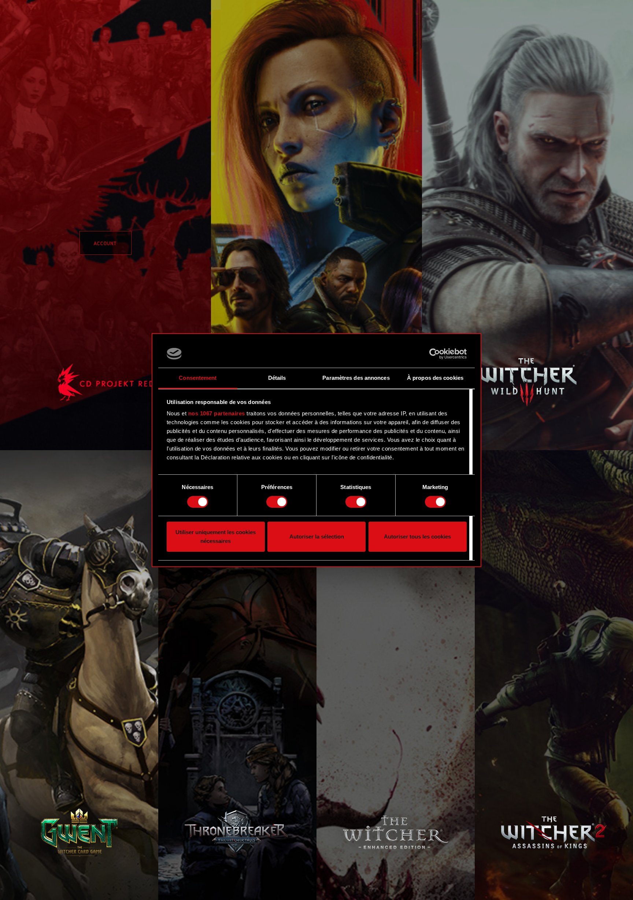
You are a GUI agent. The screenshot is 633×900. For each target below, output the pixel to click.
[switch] (276, 502)
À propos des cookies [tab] (435, 378)
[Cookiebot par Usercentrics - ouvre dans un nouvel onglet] (435, 353)
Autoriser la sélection (316, 536)
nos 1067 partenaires (216, 413)
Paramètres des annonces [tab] (355, 378)
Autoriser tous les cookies (417, 536)
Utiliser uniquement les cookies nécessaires (215, 536)
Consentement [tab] (197, 378)
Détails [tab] (277, 378)
